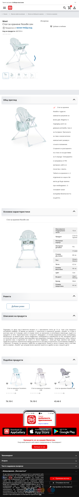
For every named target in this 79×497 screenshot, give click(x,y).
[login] (74, 8)
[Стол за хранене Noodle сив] (65, 376)
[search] (65, 8)
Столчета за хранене (51, 14)
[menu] (4, 8)
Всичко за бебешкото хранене (36, 14)
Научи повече (43, 424)
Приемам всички (62, 478)
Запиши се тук (39, 447)
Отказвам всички (62, 482)
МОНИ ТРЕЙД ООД (24, 28)
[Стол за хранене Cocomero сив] (40, 376)
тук (40, 494)
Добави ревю (18, 306)
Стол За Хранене (75, 236)
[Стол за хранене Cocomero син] (16, 376)
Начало (5, 14)
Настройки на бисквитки (62, 487)
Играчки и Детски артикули (18, 14)
